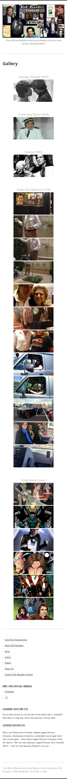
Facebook (9, 691)
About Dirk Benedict (14, 645)
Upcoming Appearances (16, 639)
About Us (9, 668)
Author (8, 657)
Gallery (8, 662)
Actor (7, 651)
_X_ (6, 697)
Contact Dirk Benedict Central (19, 674)
